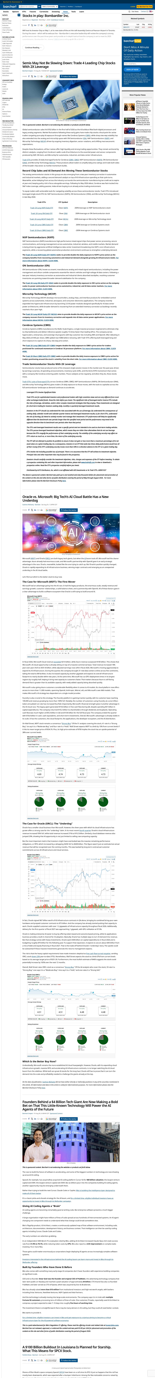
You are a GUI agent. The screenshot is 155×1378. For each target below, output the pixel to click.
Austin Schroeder (7, 41)
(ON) (85, 138)
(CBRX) (52, 345)
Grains (4, 87)
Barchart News (6, 23)
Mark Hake (5, 62)
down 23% (36, 956)
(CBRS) (87, 135)
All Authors (5, 75)
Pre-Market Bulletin (8, 134)
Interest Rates (6, 111)
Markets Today (6, 21)
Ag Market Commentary (9, 141)
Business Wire (6, 152)
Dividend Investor (7, 132)
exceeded (57, 662)
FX (3, 109)
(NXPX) (53, 255)
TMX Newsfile (6, 157)
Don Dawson (6, 48)
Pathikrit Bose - (27, 1355)
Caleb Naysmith (7, 43)
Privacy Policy (139, 82)
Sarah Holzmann (7, 73)
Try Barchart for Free (144, 7)
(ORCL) (48, 558)
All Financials (6, 100)
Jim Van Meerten (7, 57)
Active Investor (6, 127)
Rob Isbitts (5, 71)
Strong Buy (66, 723)
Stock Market (6, 116)
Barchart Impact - (28, 71)
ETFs (24, 11)
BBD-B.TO (126, 27)
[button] (151, 11)
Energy (4, 84)
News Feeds (6, 32)
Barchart (37, 505)
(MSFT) (33, 558)
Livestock (5, 89)
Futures (33, 11)
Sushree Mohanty (48, 1082)
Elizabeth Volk (6, 50)
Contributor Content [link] (57, 20)
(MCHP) (43, 141)
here (43, 1088)
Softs (3, 93)
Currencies (44, 11)
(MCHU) (54, 314)
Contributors (6, 28)
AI (85, 558)
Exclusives (5, 25)
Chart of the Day (7, 30)
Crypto (4, 102)
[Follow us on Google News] (50, 25)
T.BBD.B (57, 39)
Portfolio (70, 6)
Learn (81, 11)
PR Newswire (6, 159)
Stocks (6, 11)
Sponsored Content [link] (56, 71)
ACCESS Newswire (7, 150)
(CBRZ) (53, 356)
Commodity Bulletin (8, 136)
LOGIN (132, 7)
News (65, 11)
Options (15, 11)
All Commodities (7, 82)
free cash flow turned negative (98, 953)
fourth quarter (85, 830)
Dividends (5, 105)
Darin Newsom (6, 46)
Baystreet (35, 20)
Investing (56, 11)
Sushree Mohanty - (28, 505)
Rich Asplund (6, 66)
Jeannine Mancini (7, 55)
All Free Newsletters (8, 123)
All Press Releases (7, 148)
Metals (4, 91)
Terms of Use (128, 82)
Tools (73, 11)
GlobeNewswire (7, 154)
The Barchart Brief (7, 125)
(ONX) (51, 283)
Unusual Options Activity (9, 130)
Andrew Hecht (6, 39)
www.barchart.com (32, 656)
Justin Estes (5, 59)
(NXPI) (107, 138)
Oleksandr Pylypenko (8, 64)
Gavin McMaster (7, 53)
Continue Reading (32, 47)
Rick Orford (5, 69)
